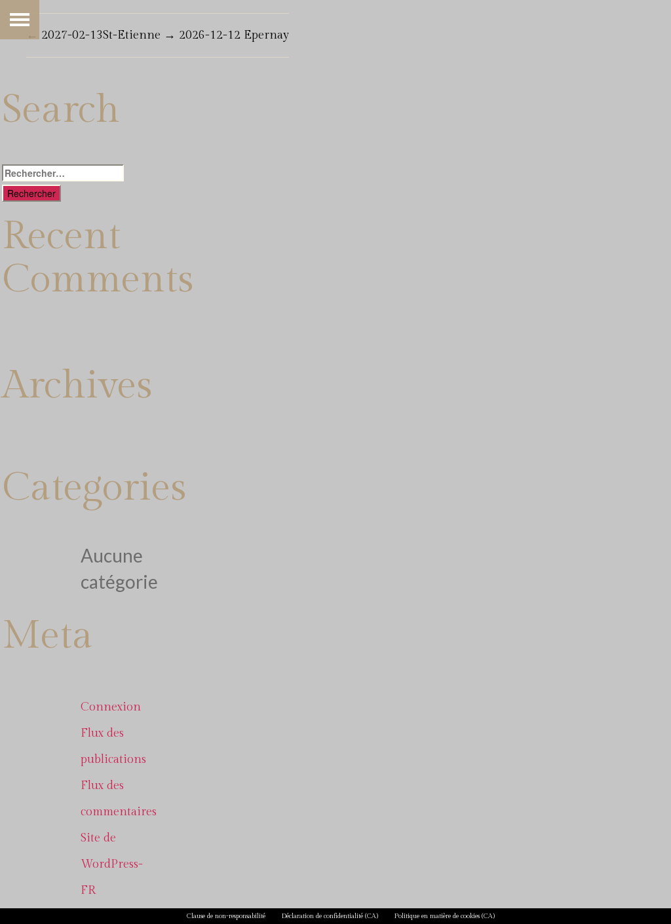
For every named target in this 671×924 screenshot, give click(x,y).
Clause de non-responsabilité (226, 916)
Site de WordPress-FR (112, 864)
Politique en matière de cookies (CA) (444, 916)
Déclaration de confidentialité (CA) (330, 916)
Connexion (111, 707)
